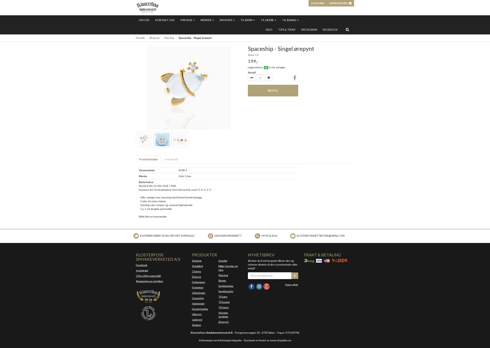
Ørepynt (154, 37)
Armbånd (197, 266)
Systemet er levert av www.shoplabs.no (267, 340)
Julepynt (197, 319)
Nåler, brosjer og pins (228, 267)
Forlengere (198, 282)
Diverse (196, 276)
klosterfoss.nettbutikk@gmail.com (321, 235)
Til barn (246, 20)
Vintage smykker (223, 314)
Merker (206, 20)
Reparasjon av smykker (149, 281)
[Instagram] (259, 286)
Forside (140, 37)
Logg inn (317, 3)
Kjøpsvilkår (291, 284)
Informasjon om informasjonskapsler (220, 340)
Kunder (222, 260)
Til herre (267, 20)
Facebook (141, 265)
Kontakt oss (165, 20)
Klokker (196, 325)
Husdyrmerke (200, 309)
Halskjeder (198, 303)
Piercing (169, 37)
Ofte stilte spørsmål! (148, 275)
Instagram (142, 270)
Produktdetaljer (148, 159)
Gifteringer (198, 292)
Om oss (144, 20)
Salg (269, 29)
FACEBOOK (330, 29)
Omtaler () (171, 159)
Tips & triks (286, 29)
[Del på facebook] (294, 79)
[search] (347, 29)
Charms (196, 271)
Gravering (198, 298)
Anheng (197, 260)
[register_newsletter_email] (294, 275)
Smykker (226, 20)
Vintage (186, 20)
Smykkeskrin (225, 291)
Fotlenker (197, 287)
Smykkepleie (225, 286)
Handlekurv (338, 3)
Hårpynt (197, 314)
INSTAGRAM (309, 29)
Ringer (222, 280)
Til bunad (289, 20)
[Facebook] (252, 286)
